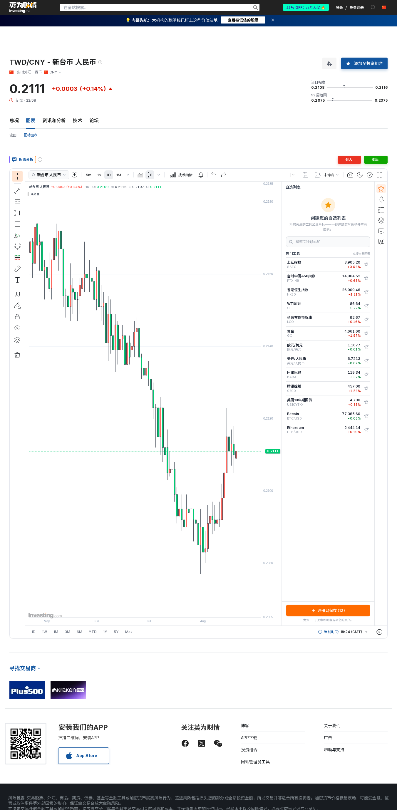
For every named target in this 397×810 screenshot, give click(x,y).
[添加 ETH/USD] (366, 430)
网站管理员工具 (255, 761)
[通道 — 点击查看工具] (17, 202)
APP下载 (249, 737)
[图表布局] (290, 174)
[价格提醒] (200, 174)
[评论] (381, 231)
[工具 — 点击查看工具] (17, 269)
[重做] (223, 174)
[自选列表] (381, 188)
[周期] (127, 174)
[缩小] (137, 610)
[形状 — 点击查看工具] (17, 213)
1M (118, 175)
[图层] (17, 340)
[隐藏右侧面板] (280, 403)
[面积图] (140, 174)
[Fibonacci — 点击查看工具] (17, 224)
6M (79, 632)
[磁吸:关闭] (17, 294)
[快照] (350, 174)
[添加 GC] (366, 333)
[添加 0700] (366, 388)
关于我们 (332, 725)
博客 (245, 725)
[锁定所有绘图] (17, 316)
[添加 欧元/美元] (366, 347)
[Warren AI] (381, 241)
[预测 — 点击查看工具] (17, 257)
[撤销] (214, 174)
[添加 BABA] (366, 374)
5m (88, 175)
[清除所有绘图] (17, 355)
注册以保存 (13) (331, 610)
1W (44, 632)
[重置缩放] (169, 610)
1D (109, 175)
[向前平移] (161, 610)
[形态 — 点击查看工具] (17, 246)
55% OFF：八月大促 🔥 (306, 7)
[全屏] (379, 174)
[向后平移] (153, 610)
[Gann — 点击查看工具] (17, 235)
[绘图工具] (27, 403)
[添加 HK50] (366, 292)
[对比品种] (74, 174)
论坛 (94, 120)
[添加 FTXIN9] (366, 278)
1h (99, 175)
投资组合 (249, 749)
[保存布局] (305, 174)
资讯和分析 (54, 120)
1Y (105, 632)
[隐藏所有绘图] (17, 328)
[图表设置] (369, 174)
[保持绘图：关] (17, 305)
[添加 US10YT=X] (366, 402)
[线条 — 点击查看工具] (17, 190)
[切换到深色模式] (360, 174)
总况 (14, 120)
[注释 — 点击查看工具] (17, 280)
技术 (77, 120)
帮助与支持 (334, 749)
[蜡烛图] (149, 174)
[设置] (379, 632)
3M (67, 632)
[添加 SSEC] (366, 264)
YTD (93, 632)
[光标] (17, 176)
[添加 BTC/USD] (366, 416)
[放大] (145, 610)
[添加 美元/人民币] (366, 361)
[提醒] (381, 199)
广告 (328, 737)
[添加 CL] (366, 306)
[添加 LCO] (366, 320)
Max (129, 632)
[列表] (381, 209)
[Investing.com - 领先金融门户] (22, 7)
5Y (116, 632)
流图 (12, 135)
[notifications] (373, 7)
